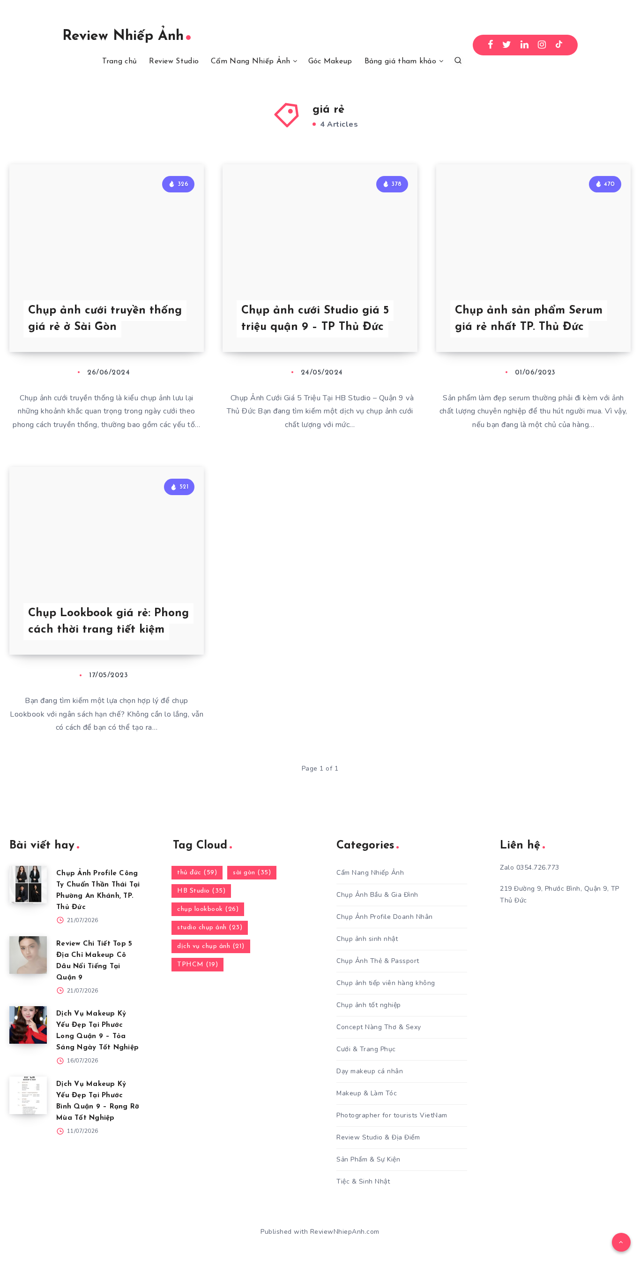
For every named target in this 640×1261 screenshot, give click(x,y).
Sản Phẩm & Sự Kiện (368, 1159)
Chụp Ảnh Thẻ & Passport (377, 960)
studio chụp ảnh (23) (209, 927)
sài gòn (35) (252, 872)
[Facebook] (490, 45)
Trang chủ (119, 61)
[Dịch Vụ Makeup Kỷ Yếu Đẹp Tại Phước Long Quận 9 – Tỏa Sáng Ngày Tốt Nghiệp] (28, 1025)
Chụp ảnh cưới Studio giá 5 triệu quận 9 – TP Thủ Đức (315, 319)
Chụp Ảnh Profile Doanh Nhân (384, 916)
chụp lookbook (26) (207, 909)
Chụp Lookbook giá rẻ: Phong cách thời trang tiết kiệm (108, 621)
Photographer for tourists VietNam (391, 1115)
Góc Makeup (330, 61)
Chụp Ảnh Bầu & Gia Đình (377, 894)
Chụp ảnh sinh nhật (367, 938)
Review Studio (174, 61)
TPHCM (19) (197, 964)
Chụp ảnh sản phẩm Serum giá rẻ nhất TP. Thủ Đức (529, 319)
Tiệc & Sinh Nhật (363, 1181)
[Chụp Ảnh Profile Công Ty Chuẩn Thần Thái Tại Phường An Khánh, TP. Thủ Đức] (28, 884)
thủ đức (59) (197, 872)
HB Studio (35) (201, 890)
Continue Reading (159, 324)
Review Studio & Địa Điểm (378, 1137)
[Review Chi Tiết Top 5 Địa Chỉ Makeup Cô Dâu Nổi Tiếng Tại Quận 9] (28, 955)
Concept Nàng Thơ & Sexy (378, 1027)
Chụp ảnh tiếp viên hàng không (385, 982)
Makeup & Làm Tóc (366, 1093)
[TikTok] (559, 45)
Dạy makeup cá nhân (369, 1071)
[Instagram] (542, 45)
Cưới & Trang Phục (366, 1049)
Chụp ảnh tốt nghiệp (368, 1005)
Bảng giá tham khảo (400, 61)
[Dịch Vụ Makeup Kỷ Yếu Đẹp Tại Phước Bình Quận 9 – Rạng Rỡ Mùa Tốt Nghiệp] (28, 1095)
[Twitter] (507, 45)
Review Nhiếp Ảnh (123, 36)
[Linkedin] (525, 45)
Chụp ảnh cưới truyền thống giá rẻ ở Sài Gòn (105, 319)
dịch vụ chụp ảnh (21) (211, 946)
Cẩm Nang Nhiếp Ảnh (250, 61)
